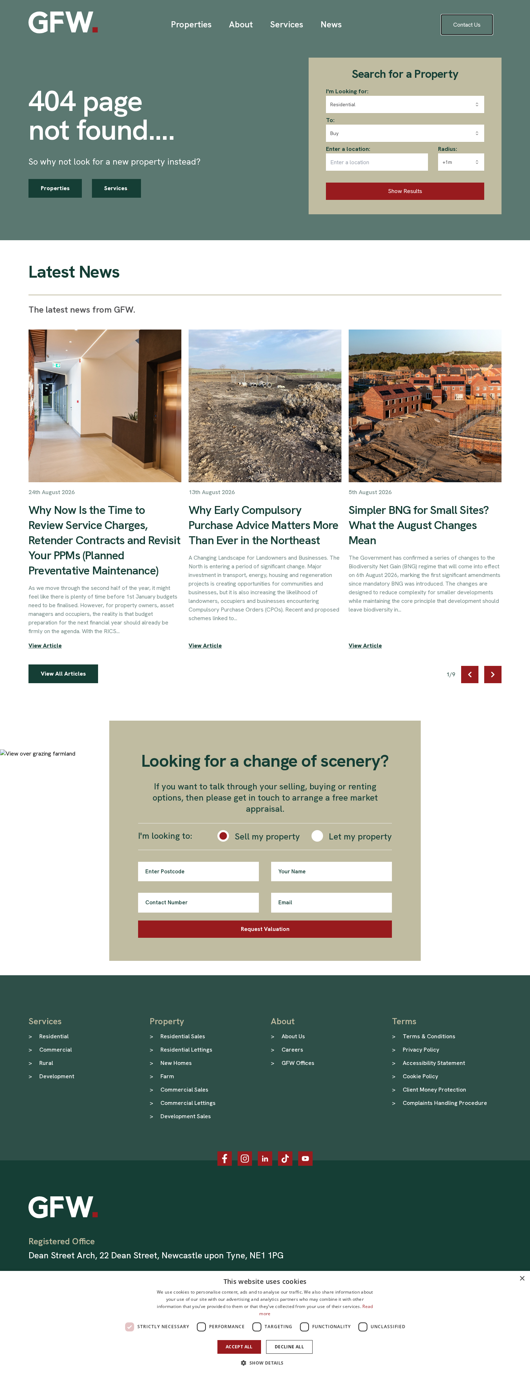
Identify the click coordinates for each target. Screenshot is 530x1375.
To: (330, 120)
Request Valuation (265, 929)
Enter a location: (348, 149)
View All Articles (63, 673)
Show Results (405, 191)
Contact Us (467, 24)
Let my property (360, 836)
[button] (264, 1362)
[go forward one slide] (493, 674)
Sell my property (267, 836)
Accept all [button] (239, 1347)
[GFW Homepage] (63, 22)
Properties (55, 188)
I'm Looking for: (347, 91)
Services (116, 188)
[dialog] (265, 1323)
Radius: (447, 149)
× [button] (522, 1278)
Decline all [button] (289, 1347)
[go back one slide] (469, 674)
